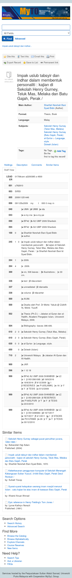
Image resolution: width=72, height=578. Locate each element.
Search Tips (13, 557)
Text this (24, 56)
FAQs (10, 564)
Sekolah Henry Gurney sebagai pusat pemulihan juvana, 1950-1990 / (34, 440)
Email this (39, 56)
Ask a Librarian (14, 561)
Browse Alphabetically (18, 539)
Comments (36, 164)
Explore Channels (15, 542)
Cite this (11, 56)
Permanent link (51, 62)
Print (52, 56)
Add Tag (61, 151)
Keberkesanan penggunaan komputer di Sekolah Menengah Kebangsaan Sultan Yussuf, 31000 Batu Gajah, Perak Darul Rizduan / (35, 473)
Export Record (14, 62)
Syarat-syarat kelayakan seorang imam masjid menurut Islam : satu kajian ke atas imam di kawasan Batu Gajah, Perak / (36, 489)
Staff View (9, 169)
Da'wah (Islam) (51, 144)
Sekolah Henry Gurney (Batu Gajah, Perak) (55, 133)
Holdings (8, 164)
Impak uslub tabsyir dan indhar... (17, 45)
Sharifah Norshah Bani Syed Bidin (55, 106)
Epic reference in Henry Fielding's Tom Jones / (31, 502)
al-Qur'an (48, 138)
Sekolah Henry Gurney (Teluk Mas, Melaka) (55, 127)
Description (22, 164)
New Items (12, 548)
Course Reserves (15, 545)
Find (9, 38)
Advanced (20, 38)
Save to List (32, 62)
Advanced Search (16, 526)
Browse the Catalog (16, 535)
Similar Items (52, 164)
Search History (14, 523)
